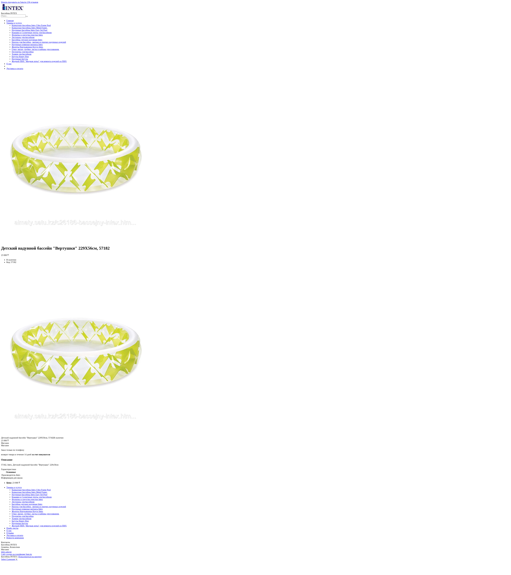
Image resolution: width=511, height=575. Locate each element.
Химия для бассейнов (21, 54)
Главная (10, 20)
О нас (9, 64)
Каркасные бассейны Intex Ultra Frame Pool (31, 25)
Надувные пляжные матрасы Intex (27, 44)
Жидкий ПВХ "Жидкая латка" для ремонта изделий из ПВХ (39, 61)
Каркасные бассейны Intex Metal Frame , (30, 28)
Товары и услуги (14, 23)
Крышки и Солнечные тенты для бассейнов (32, 32)
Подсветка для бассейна (23, 52)
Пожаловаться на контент (30, 557)
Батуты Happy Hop (20, 56)
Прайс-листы (12, 528)
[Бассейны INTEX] (12, 11)
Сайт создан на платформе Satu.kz (16, 554)
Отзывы (10, 533)
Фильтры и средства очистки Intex (27, 35)
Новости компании (15, 538)
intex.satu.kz (6, 552)
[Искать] (27, 16)
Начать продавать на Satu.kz (14, 2)
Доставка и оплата (14, 68)
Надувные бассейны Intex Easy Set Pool (29, 30)
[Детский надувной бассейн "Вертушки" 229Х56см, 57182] (75, 435)
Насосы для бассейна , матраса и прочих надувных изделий (39, 42)
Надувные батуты (20, 59)
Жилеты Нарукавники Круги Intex (27, 47)
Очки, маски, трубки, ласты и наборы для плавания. (35, 49)
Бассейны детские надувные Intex (27, 40)
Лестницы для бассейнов (23, 37)
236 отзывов (32, 2)
